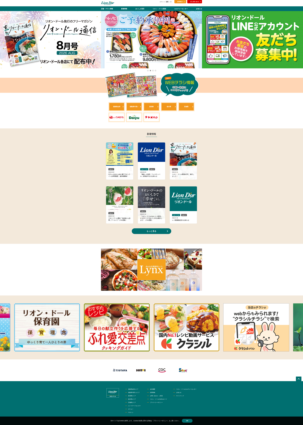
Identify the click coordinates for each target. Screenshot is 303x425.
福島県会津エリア (133, 389)
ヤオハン (130, 412)
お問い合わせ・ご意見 (156, 395)
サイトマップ (180, 395)
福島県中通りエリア (134, 392)
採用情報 (152, 392)
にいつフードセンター (134, 405)
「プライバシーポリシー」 (160, 421)
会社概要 (152, 389)
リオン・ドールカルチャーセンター (186, 389)
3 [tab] (152, 70)
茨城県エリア (132, 402)
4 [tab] (155, 70)
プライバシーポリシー (156, 402)
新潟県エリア (132, 395)
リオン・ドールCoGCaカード (158, 399)
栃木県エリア (132, 399)
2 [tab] (150, 70)
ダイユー (130, 409)
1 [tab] (147, 70)
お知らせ (178, 392)
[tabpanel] (151, 39)
